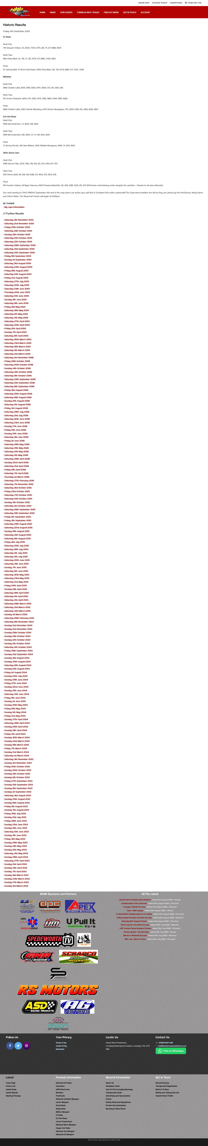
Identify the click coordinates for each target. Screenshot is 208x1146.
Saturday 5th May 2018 (16, 455)
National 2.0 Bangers (65, 1134)
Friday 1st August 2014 (15, 672)
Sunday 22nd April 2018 (16, 462)
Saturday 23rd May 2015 (16, 578)
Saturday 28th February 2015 (19, 618)
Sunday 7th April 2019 (15, 332)
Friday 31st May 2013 (14, 839)
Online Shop (143, 3)
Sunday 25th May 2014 (16, 705)
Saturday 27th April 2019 (17, 321)
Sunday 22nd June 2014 (16, 687)
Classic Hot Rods (63, 1128)
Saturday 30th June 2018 (17, 419)
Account (145, 12)
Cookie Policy (61, 1046)
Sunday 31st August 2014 (16, 658)
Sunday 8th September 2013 (18, 788)
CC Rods (59, 1115)
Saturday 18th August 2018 (18, 397)
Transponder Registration (166, 1086)
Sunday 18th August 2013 (17, 802)
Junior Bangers (62, 1102)
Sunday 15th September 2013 (18, 784)
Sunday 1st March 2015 (15, 614)
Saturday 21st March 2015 (17, 607)
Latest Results (12, 1093)
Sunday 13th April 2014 (15, 730)
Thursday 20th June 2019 (17, 292)
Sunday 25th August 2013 (17, 799)
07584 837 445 (194, 3)
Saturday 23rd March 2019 (17, 343)
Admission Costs (113, 1086)
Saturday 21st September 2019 (19, 249)
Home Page (10, 1083)
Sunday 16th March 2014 (16, 745)
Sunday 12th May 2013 (15, 849)
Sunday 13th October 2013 (17, 773)
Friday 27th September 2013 (18, 781)
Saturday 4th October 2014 (18, 647)
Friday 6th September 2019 (17, 256)
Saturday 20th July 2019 (16, 285)
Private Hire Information (116, 1105)
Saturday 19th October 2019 (18, 231)
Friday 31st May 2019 (14, 307)
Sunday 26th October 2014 (17, 632)
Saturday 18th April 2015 (16, 593)
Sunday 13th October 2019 (17, 234)
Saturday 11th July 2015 (15, 553)
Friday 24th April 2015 (15, 585)
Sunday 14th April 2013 (15, 868)
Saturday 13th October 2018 (18, 372)
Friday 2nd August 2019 (16, 278)
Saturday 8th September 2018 (19, 386)
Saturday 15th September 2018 (19, 382)
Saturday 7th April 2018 (16, 473)
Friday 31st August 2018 (16, 390)
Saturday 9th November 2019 (18, 220)
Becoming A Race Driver (116, 1109)
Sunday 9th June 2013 (15, 835)
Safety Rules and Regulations (118, 1102)
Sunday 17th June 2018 (15, 426)
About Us (110, 1083)
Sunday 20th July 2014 (16, 676)
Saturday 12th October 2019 (18, 238)
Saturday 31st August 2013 (17, 795)
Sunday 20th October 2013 (17, 770)
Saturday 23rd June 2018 (17, 422)
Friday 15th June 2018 (15, 430)
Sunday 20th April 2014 (16, 726)
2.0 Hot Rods (61, 1118)
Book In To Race (162, 1089)
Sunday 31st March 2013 (16, 875)
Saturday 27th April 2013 (16, 860)
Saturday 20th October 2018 (18, 364)
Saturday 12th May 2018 (16, 451)
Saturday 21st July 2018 (16, 415)
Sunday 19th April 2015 (15, 589)
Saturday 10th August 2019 (17, 274)
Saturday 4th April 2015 (16, 600)
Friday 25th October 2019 (17, 227)
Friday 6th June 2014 (14, 698)
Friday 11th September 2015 (17, 517)
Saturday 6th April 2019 (16, 335)
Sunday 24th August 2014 (17, 661)
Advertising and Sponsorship (118, 1096)
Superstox (60, 1086)
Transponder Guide (114, 1093)
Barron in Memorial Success (135, 935)
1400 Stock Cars (63, 1089)
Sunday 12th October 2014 (17, 640)
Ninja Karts (60, 1109)
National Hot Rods (64, 1083)
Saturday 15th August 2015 (17, 535)
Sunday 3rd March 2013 (16, 886)
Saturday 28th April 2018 (17, 459)
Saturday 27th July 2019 (16, 281)
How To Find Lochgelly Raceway (119, 1089)
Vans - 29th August (135, 910)
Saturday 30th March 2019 (17, 339)
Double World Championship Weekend (135, 900)
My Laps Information (14, 207)
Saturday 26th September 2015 (19, 509)
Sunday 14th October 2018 (17, 368)
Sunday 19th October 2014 (17, 636)
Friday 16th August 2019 (16, 270)
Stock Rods (60, 1105)
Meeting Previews (13, 1096)
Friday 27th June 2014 (15, 683)
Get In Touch (129, 12)
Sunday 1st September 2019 (17, 259)
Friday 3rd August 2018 (16, 408)
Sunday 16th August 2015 (17, 531)
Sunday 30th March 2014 (17, 737)
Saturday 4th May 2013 (16, 853)
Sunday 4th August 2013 (16, 810)
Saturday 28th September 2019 (19, 245)
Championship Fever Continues (134, 903)
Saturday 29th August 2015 (18, 524)
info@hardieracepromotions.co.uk (172, 1046)
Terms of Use (61, 1043)
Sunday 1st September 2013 (17, 792)
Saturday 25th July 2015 (16, 545)
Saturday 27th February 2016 (19, 480)
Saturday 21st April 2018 (16, 466)
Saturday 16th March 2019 (17, 346)
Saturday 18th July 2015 (16, 549)
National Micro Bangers (66, 1125)
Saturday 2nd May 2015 (16, 582)
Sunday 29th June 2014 (16, 679)
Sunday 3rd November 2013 (18, 763)
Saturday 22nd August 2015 (18, 527)
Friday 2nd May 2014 (15, 716)
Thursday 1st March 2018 (16, 477)
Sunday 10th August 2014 (17, 668)
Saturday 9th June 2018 (16, 437)
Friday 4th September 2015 (17, 520)
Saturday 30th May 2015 (16, 574)
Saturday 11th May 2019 (16, 314)
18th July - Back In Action (135, 939)
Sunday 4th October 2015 (17, 502)
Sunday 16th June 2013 (15, 828)
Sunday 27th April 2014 (16, 719)
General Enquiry (162, 1083)
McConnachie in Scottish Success (135, 925)
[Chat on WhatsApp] (171, 1053)
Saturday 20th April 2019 (17, 325)
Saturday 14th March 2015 (17, 611)
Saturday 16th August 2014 (17, 665)
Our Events (66, 12)
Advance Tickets (159, 3)
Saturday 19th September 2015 (19, 513)
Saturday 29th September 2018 (19, 379)
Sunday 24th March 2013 (17, 879)
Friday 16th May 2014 (15, 708)
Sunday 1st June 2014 (15, 701)
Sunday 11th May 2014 (15, 712)
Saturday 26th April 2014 (17, 723)
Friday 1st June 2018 (14, 440)
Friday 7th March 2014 (15, 748)
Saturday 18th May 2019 (16, 310)
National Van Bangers (65, 1131)
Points (108, 1099)
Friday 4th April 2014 (15, 734)
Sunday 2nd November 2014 (18, 625)
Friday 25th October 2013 (17, 766)
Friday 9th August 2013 (16, 806)
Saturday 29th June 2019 (17, 288)
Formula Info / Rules (88, 12)
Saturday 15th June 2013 (16, 831)
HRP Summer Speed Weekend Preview (135, 928)
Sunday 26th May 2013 (15, 842)
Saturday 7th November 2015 (18, 484)
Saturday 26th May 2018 (16, 444)
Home (42, 12)
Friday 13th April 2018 (15, 469)
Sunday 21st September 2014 (18, 654)
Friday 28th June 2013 (15, 821)
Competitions (176, 3)
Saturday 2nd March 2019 (17, 354)
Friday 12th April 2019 (15, 328)
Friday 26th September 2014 (18, 650)
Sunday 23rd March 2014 (17, 741)
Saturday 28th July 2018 (16, 412)
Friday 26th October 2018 (17, 361)
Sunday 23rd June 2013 (16, 824)
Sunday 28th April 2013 (16, 857)
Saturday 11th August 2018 (17, 404)
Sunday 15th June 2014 (15, 690)
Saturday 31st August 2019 (17, 263)
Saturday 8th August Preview (134, 921)
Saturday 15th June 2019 (16, 296)
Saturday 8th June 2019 (16, 303)
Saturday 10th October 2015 (18, 498)
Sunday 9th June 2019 (15, 299)
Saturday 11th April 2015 (16, 596)
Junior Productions (64, 1121)
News (53, 12)
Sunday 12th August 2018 (17, 401)
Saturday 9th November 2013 (18, 759)
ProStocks (60, 1096)
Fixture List (10, 1086)
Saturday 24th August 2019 (18, 267)
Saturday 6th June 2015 (16, 571)
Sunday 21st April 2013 (15, 864)
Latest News (11, 1089)
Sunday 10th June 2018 (15, 433)
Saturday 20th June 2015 (17, 560)
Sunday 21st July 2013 (15, 817)
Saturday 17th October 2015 (18, 495)
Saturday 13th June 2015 (16, 564)
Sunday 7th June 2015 (15, 567)
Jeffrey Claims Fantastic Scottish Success (134, 918)
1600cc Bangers (62, 1112)
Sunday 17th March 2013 (16, 882)
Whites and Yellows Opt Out (167, 1093)
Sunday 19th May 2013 (15, 846)
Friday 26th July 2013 (15, 813)
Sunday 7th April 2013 (15, 871)
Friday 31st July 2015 (14, 542)
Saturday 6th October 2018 (18, 375)
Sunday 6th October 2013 (17, 777)
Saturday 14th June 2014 (16, 694)
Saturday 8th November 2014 (19, 621)
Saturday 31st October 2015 (18, 487)
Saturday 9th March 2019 (17, 350)
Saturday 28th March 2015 (17, 603)
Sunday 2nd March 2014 (16, 752)
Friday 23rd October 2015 (17, 491)
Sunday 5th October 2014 (17, 643)
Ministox (59, 1093)
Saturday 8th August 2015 (17, 538)
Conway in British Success (134, 907)
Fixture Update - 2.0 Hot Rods (136, 932)
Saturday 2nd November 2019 (19, 223)
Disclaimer (60, 1049)
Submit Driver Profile (164, 1096)
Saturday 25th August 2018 (18, 393)
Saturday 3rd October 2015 (17, 506)
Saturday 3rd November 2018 (18, 357)
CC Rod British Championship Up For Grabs (134, 914)
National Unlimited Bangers (67, 1099)
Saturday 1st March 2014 (16, 755)
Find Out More (111, 12)
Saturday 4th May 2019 (16, 317)
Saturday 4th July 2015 (16, 556)
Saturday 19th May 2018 (16, 448)
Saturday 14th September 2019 (19, 252)
